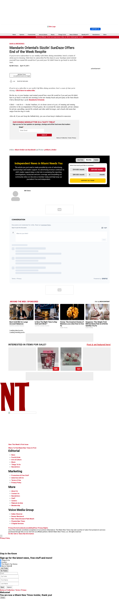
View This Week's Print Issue (18, 444)
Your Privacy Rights (41, 528)
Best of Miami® (7, 566)
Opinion (22, 34)
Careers (14, 501)
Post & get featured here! (99, 344)
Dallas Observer (16, 514)
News (14, 34)
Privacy (74, 138)
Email (21, 127)
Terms (69, 138)
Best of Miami (74, 34)
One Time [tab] (80, 160)
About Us (14, 491)
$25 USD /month (97, 169)
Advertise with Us (17, 478)
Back (2, 587)
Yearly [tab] (96, 160)
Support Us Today (87, 180)
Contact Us (15, 493)
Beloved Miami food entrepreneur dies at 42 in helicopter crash (59, 37)
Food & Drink (31, 34)
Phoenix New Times (18, 521)
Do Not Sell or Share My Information (21, 534)
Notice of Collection (62, 138)
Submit (9, 587)
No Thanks (4, 571)
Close (3, 598)
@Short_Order (50, 150)
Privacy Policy (16, 482)
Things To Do (62, 34)
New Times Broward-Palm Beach (22, 519)
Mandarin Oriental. (37, 100)
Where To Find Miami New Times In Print (22, 448)
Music (52, 34)
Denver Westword (17, 516)
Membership (15, 505)
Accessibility (28, 528)
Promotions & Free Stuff (20, 475)
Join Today (4, 568)
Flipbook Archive (17, 503)
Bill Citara (15, 66)
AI (33, 528)
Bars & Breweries (16, 44)
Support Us (95, 29)
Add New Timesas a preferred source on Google (21, 75)
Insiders (4, 562)
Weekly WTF (85, 34)
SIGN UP (44, 135)
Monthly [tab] (88, 160)
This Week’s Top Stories (9, 564)
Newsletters (96, 34)
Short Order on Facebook (25, 150)
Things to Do (6, 560)
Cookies (21, 528)
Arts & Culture (43, 34)
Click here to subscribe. (25, 90)
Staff (13, 498)
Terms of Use (16, 480)
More (104, 34)
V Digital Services (17, 523)
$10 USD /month (78, 169)
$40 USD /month (78, 175)
